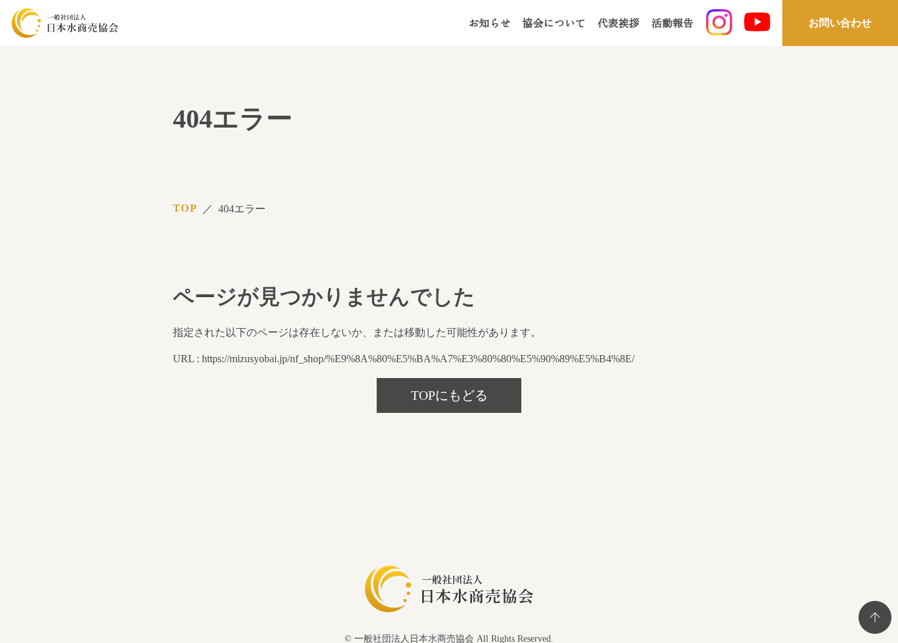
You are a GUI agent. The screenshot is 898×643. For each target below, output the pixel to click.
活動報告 (672, 22)
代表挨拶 (619, 22)
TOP (185, 208)
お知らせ (490, 22)
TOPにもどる (449, 395)
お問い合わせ (840, 22)
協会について (554, 22)
